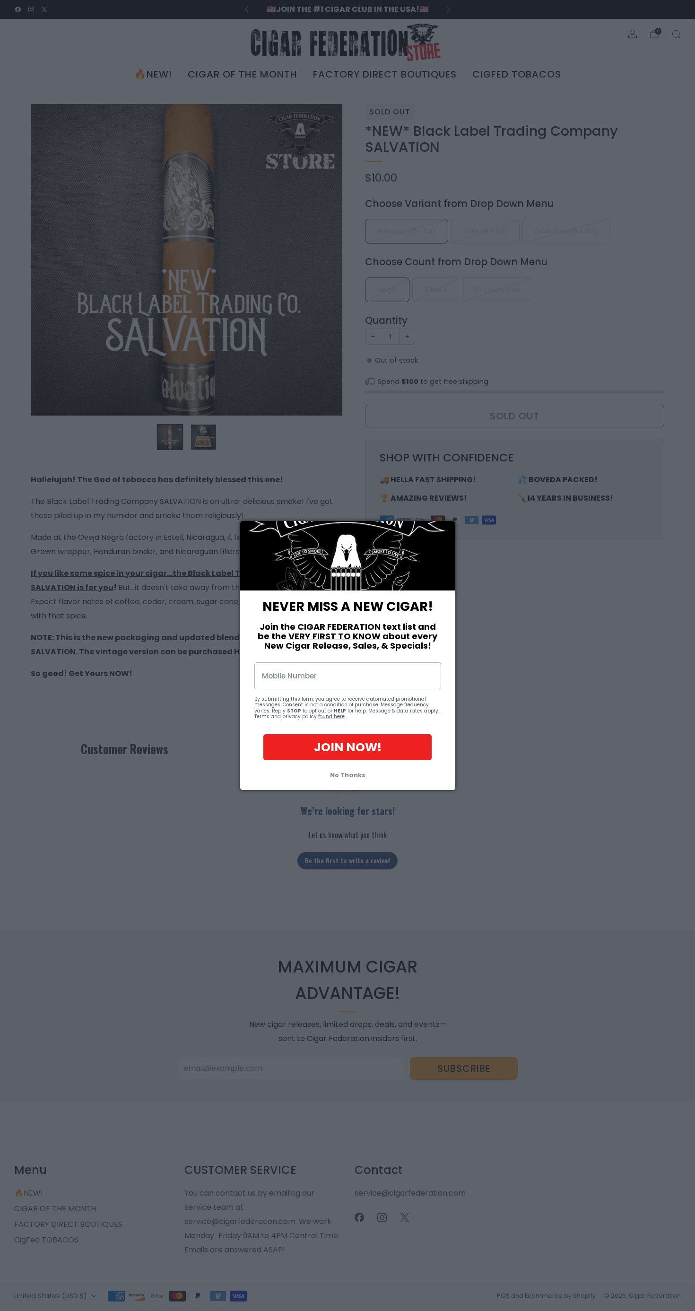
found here (331, 717)
